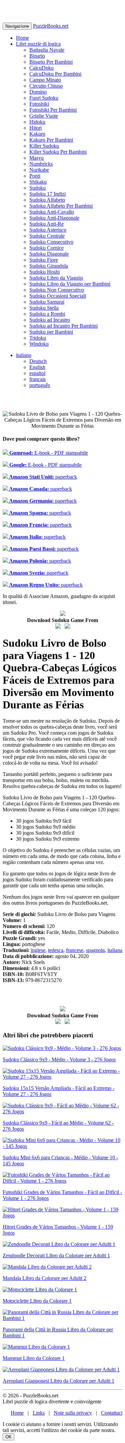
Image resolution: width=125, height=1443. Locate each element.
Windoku (39, 344)
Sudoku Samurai (46, 302)
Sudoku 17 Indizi (47, 194)
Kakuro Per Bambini (51, 140)
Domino (38, 92)
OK (8, 1436)
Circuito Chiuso (46, 86)
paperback (42, 477)
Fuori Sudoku (43, 98)
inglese (38, 950)
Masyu (36, 158)
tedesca (55, 950)
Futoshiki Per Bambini (53, 110)
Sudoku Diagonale (49, 254)
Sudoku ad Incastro (49, 320)
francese (74, 950)
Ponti (34, 176)
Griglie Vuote (43, 116)
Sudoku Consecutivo (51, 242)
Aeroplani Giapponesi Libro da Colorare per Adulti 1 (58, 1381)
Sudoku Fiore (43, 260)
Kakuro (37, 134)
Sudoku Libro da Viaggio (56, 278)
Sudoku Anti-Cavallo (51, 212)
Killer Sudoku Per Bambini (58, 152)
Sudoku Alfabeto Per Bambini (61, 206)
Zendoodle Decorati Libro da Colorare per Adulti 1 (56, 1255)
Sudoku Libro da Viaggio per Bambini (69, 284)
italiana (114, 950)
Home (22, 38)
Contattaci (111, 1413)
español (37, 373)
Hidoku (37, 122)
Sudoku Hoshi (44, 272)
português (39, 385)
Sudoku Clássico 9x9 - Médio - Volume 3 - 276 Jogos (59, 1059)
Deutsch (38, 361)
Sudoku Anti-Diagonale (54, 218)
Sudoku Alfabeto (47, 200)
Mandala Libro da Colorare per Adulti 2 (44, 1278)
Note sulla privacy (73, 1413)
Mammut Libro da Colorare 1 (34, 1358)
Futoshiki (39, 104)
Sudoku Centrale (47, 236)
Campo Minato (45, 80)
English (37, 367)
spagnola (95, 950)
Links (39, 1413)
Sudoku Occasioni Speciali (57, 296)
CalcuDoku (41, 68)
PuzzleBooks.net (50, 26)
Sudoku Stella (44, 308)
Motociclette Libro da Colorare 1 (37, 1301)
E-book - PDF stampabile (48, 453)
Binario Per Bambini (51, 62)
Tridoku (37, 338)
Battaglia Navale (46, 50)
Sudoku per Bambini (51, 332)
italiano (23, 355)
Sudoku (37, 188)
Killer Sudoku (44, 146)
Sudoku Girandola (48, 266)
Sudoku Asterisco (47, 230)
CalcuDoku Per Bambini (55, 74)
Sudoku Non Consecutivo (56, 290)
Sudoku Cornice (46, 248)
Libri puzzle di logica (38, 44)
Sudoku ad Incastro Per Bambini (63, 326)
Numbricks (41, 164)
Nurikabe (39, 170)
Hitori (35, 128)
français (37, 379)
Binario (37, 56)
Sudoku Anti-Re (46, 224)
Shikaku (38, 182)
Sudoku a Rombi (47, 314)
